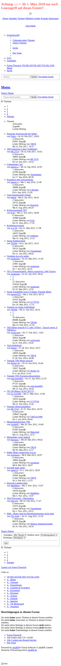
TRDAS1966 (36, 417)
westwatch (15, 332)
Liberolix (34, 190)
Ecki (13, 213)
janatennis (15, 259)
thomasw (15, 440)
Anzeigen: (8, 535)
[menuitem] (23, 40)
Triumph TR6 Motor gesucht (20, 360)
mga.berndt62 (17, 378)
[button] (10, 116)
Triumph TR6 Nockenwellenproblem (23, 376)
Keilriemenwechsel (15, 225)
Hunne (14, 348)
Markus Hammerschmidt (41, 524)
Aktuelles (13, 18)
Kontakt (44, 18)
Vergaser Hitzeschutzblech (18, 406)
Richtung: (8, 537)
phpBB (15, 647)
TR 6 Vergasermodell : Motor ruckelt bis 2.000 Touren (31, 271)
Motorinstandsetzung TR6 (18, 422)
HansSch (34, 205)
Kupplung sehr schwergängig (20, 179)
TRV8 (33, 144)
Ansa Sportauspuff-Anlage (19, 195)
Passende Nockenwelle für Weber (22, 134)
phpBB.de (32, 650)
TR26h (14, 243)
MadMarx (15, 485)
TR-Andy (15, 516)
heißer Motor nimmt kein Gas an (21, 452)
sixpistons (15, 455)
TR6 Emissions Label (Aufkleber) (22, 149)
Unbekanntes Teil (15, 164)
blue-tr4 (14, 501)
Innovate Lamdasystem (17, 483)
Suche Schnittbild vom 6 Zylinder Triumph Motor (29, 292)
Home (5, 18)
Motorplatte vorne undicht (18, 437)
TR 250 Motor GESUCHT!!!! (20, 391)
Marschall (34, 432)
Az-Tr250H (16, 394)
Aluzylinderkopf (14, 345)
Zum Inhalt (30, 26)
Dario (13, 136)
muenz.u (14, 167)
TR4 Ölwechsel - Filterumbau (20, 498)
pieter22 (14, 470)
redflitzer (34, 236)
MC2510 (15, 151)
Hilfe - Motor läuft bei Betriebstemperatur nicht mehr (30, 513)
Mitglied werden (33, 18)
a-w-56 (14, 228)
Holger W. (15, 363)
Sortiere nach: (33, 535)
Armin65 (15, 424)
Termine (21, 18)
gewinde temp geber (16, 468)
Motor (5, 87)
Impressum (53, 18)
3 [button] (7, 111)
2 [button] (7, 109)
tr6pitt (13, 197)
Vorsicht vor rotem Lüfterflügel (21, 307)
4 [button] (7, 114)
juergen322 (16, 294)
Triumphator (35, 174)
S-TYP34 (34, 302)
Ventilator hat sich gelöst (18, 256)
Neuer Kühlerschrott (16, 241)
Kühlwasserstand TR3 (17, 210)
